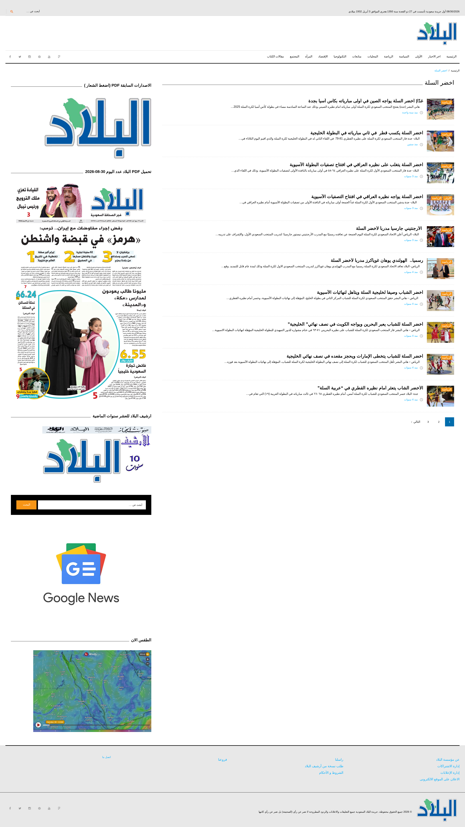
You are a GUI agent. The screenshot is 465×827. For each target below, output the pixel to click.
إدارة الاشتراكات (448, 766)
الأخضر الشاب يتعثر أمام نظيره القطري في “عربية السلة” (370, 387)
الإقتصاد (323, 56)
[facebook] (10, 56)
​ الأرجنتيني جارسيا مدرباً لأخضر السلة (389, 228)
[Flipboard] (59, 56)
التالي (415, 422)
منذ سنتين (412, 144)
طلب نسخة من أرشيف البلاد (324, 766)
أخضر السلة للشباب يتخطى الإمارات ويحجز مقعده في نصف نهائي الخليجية (355, 356)
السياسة (404, 56)
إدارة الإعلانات (450, 772)
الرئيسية (451, 56)
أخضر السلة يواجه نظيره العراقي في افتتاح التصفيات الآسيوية (367, 196)
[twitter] (19, 56)
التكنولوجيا (340, 56)
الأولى (418, 56)
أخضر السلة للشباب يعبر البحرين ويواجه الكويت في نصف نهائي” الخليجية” (355, 324)
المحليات (372, 56)
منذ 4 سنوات (411, 272)
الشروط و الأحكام (331, 772)
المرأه (308, 56)
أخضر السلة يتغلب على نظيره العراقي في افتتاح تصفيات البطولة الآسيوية (356, 164)
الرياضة (388, 56)
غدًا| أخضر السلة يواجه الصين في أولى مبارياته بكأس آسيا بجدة (365, 100)
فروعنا (222, 759)
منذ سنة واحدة (410, 112)
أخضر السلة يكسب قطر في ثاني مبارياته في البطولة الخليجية (366, 132)
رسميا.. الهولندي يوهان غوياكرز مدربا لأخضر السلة (377, 260)
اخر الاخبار (434, 56)
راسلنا (339, 759)
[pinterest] (39, 56)
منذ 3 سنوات (411, 176)
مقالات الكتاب (275, 56)
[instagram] (29, 56)
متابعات (356, 56)
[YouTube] (49, 56)
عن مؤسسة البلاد (448, 759)
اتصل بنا (106, 757)
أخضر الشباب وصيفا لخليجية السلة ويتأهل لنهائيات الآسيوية (370, 292)
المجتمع (294, 56)
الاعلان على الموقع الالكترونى (440, 779)
